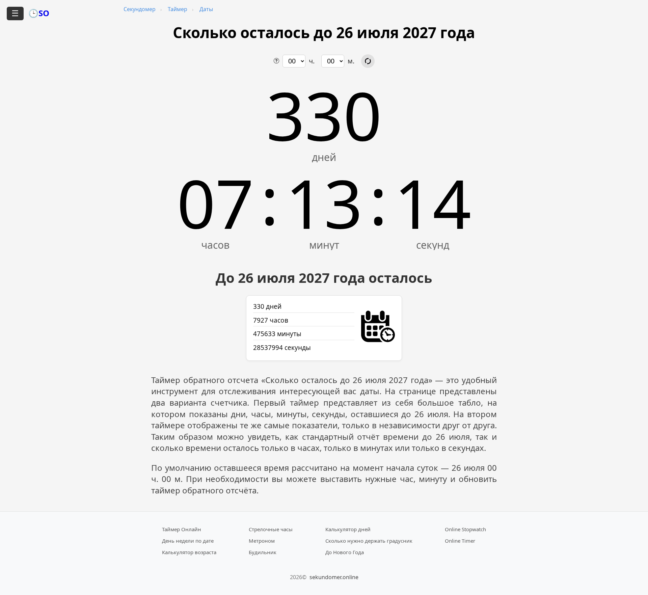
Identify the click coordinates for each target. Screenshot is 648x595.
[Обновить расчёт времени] (368, 61)
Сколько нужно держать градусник (368, 540)
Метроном (262, 540)
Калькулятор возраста (189, 552)
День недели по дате (188, 540)
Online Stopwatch (465, 529)
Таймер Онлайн (181, 529)
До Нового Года (344, 552)
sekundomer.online (333, 577)
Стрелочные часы (271, 529)
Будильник (262, 552)
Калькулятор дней (348, 529)
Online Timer (460, 540)
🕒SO (38, 13)
